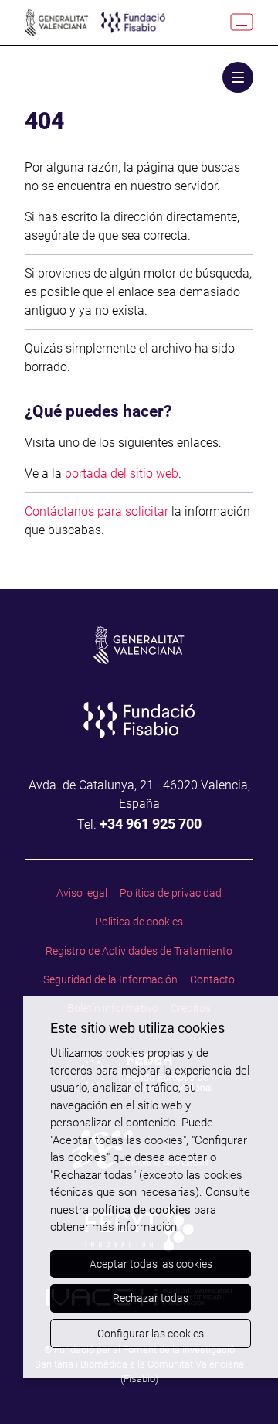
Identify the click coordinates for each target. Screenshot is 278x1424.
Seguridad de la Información (110, 979)
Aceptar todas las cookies (151, 1264)
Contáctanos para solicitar (96, 511)
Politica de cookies (139, 921)
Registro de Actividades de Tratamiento (139, 951)
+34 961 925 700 (151, 824)
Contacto (212, 979)
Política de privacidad (171, 893)
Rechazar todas (150, 1298)
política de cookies (141, 1210)
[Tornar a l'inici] (240, 1386)
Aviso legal (81, 893)
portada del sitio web (121, 473)
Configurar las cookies (150, 1333)
